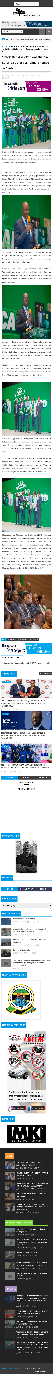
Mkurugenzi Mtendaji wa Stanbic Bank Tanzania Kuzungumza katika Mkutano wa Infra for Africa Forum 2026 (23, 735)
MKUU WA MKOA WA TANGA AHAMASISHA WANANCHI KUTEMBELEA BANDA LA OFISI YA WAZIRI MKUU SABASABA (25, 766)
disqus (26, 777)
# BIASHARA (12, 639)
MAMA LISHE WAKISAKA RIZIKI (27, 1253)
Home (4, 46)
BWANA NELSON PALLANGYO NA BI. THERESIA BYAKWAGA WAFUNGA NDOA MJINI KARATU (32, 1206)
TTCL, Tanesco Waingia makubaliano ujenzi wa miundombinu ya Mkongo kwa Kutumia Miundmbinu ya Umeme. (31, 962)
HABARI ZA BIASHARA (28, 46)
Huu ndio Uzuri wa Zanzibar (24, 919)
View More (46, 673)
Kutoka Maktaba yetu (21, 950)
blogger (9, 777)
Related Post (9, 674)
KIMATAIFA (11, 1289)
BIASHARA (13, 46)
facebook (43, 777)
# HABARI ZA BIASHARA (29, 639)
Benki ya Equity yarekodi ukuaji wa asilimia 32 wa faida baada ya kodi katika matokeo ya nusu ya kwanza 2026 (23, 703)
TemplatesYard (27, 1366)
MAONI (43, 889)
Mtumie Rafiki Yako (11, 657)
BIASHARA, (35, 75)
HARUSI (9, 1156)
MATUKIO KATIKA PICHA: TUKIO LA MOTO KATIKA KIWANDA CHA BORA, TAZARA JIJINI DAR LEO (32, 1242)
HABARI (5, 714)
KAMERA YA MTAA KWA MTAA (19, 1222)
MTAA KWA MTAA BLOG (9, 1369)
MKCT (49, 1372)
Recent (9, 889)
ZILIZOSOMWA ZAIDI (26, 889)
